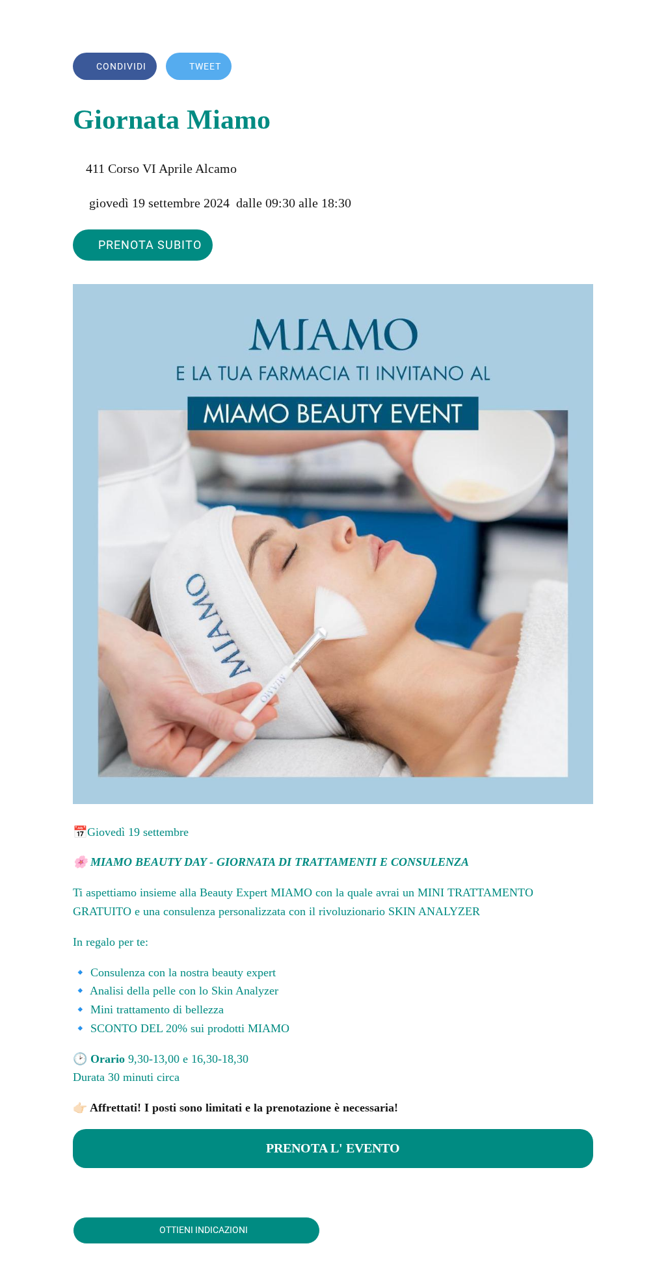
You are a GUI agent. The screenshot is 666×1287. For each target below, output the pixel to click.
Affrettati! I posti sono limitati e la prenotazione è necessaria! (242, 1107)
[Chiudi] (21, 21)
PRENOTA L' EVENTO (333, 1148)
